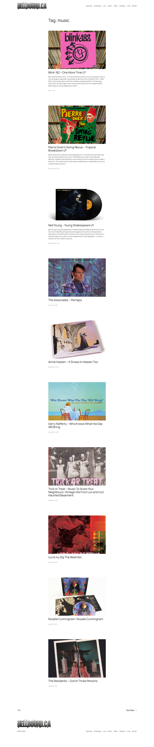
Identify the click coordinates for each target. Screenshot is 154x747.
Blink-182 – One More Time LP (67, 72)
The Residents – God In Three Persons (72, 680)
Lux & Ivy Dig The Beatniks (65, 557)
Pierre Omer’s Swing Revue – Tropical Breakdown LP (72, 149)
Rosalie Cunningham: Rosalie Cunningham (75, 619)
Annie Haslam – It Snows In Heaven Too (73, 361)
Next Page (131, 710)
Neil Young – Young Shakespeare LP (71, 225)
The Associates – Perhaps (65, 300)
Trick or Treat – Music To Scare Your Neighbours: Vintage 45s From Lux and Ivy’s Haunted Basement (76, 492)
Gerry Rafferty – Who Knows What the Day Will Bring (75, 425)
